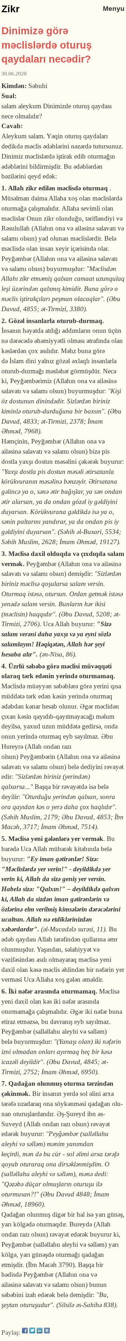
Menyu (114, 8)
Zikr (10, 8)
